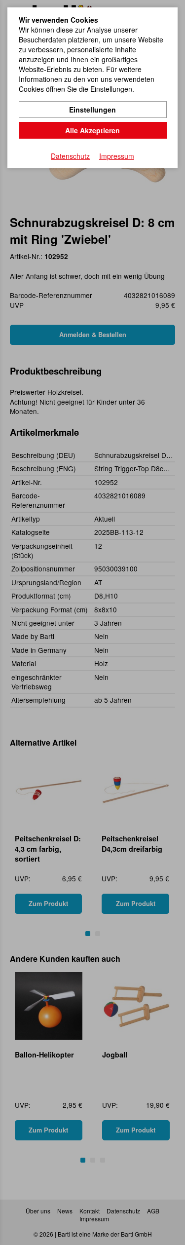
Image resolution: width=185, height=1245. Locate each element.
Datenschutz (70, 156)
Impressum (116, 156)
